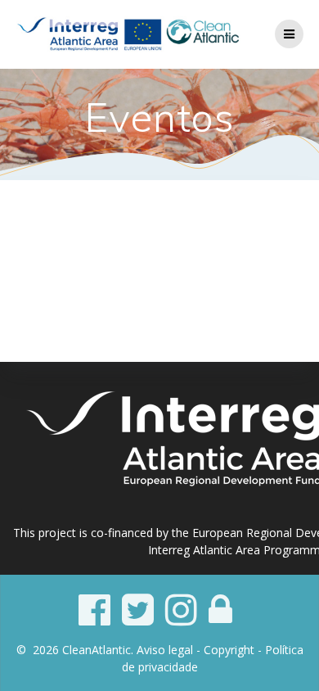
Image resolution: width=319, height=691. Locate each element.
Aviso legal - (170, 649)
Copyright (229, 649)
